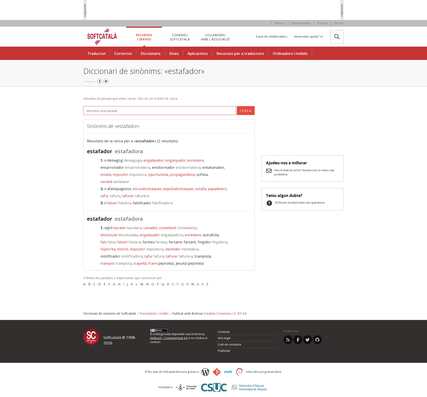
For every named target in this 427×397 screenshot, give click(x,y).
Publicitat (224, 351)
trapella (140, 263)
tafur (110, 195)
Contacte (224, 332)
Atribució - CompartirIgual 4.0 (168, 338)
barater (127, 227)
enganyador (175, 160)
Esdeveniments (301, 23)
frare (152, 263)
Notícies (280, 23)
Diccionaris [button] (151, 53)
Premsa (322, 23)
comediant (178, 227)
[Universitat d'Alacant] (249, 387)
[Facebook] (297, 339)
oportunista (158, 174)
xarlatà (115, 181)
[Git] (217, 372)
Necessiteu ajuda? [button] (307, 36)
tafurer (135, 195)
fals (108, 242)
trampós (116, 263)
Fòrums (339, 23)
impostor (129, 174)
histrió (122, 249)
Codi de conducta (229, 344)
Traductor (96, 53)
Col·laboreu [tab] (215, 37)
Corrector (123, 53)
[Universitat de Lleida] (186, 387)
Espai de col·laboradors (271, 36)
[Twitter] (307, 339)
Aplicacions (197, 53)
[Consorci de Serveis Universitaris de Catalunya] (214, 387)
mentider (181, 249)
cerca (246, 111)
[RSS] (288, 339)
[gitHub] (317, 339)
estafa (106, 174)
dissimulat (119, 234)
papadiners (217, 188)
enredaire (195, 160)
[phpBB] (228, 372)
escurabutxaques (147, 188)
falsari (119, 202)
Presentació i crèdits (154, 313)
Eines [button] (174, 53)
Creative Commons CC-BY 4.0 (225, 313)
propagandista (182, 174)
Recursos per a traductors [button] (240, 53)
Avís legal (224, 338)
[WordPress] (205, 372)
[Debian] (239, 372)
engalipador (153, 160)
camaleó (150, 227)
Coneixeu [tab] (180, 37)
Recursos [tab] (144, 37)
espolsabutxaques (178, 188)
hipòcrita (108, 249)
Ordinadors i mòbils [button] (290, 53)
